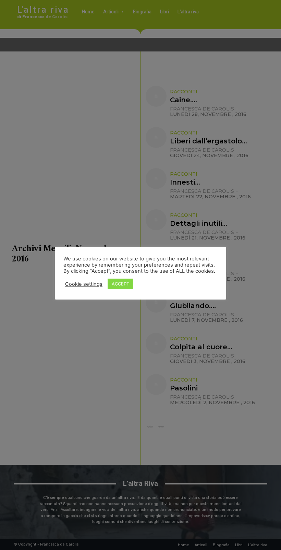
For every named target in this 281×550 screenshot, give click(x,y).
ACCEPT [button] (120, 283)
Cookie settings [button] (83, 284)
